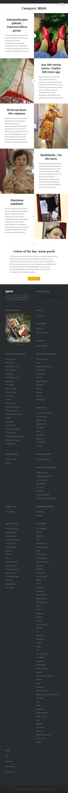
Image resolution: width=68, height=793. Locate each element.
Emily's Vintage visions (12, 377)
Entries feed (9, 761)
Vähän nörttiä (40, 635)
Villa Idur (39, 396)
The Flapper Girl (41, 442)
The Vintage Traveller (12, 576)
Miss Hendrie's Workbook (13, 407)
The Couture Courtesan (12, 429)
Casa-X (38, 363)
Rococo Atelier (9, 421)
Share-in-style (40, 738)
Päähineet (39, 731)
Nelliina (38, 431)
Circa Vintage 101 (10, 532)
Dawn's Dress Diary (11, 370)
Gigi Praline (39, 329)
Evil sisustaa (40, 661)
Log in (7, 756)
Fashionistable (9, 511)
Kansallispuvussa (41, 416)
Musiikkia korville (41, 624)
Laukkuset (39, 724)
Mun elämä (39, 565)
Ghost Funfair (40, 511)
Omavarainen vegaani (42, 459)
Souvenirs (8, 463)
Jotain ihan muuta (41, 543)
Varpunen (39, 388)
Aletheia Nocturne (10, 359)
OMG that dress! (10, 573)
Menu (62, 3)
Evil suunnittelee (41, 665)
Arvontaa (39, 532)
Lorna (7, 558)
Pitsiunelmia (40, 491)
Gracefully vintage (10, 547)
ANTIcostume (9, 363)
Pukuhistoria (40, 687)
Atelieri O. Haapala (11, 459)
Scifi (37, 631)
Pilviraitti (39, 377)
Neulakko (8, 418)
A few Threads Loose (11, 528)
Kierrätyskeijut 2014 (42, 562)
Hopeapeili (8, 551)
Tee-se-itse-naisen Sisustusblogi (46, 498)
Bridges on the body (42, 472)
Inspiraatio (39, 617)
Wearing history (10, 444)
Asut (37, 701)
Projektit (39, 646)
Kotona (38, 583)
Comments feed (10, 766)
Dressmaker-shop (41, 654)
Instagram (39, 642)
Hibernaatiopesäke (11, 388)
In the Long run (9, 396)
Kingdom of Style (41, 424)
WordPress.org (10, 771)
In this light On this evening (44, 413)
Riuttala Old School (42, 381)
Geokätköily (40, 569)
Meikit (38, 550)
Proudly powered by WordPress (24, 789)
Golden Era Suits (10, 543)
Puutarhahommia (41, 595)
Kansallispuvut (40, 709)
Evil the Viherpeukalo (42, 668)
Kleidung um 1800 (10, 403)
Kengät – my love (41, 716)
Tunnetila (39, 446)
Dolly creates (9, 374)
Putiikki (38, 683)
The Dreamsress (10, 432)
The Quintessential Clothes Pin (14, 436)
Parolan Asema (40, 374)
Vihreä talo (39, 392)
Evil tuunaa (39, 672)
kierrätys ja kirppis (41, 558)
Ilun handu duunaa (41, 480)
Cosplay (38, 705)
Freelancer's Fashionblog (12, 539)
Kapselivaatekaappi (42, 712)
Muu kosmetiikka (41, 554)
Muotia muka (40, 727)
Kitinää (38, 580)
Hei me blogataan (41, 528)
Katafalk (8, 399)
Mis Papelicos (40, 427)
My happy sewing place (12, 569)
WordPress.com (48, 789)
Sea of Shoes (40, 435)
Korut (38, 720)
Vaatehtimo (39, 698)
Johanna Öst (9, 554)
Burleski (38, 609)
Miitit (38, 539)
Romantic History (10, 425)
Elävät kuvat (40, 613)
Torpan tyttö (40, 385)
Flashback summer (10, 536)
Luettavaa (39, 620)
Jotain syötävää (41, 572)
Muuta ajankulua (41, 602)
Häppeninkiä (40, 536)
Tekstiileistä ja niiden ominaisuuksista (47, 694)
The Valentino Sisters (42, 332)
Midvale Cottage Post (12, 562)
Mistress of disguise (11, 410)
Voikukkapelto (40, 399)
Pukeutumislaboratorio (43, 735)
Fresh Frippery (9, 385)
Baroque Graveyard (42, 359)
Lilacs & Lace (40, 487)
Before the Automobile (12, 366)
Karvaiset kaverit (41, 576)
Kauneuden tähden (41, 547)
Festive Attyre (9, 381)
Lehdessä (39, 679)
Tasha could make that (43, 494)
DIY (37, 650)
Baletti (38, 606)
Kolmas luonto (40, 370)
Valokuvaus (39, 639)
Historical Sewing (10, 392)
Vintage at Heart (10, 584)
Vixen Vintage (9, 587)
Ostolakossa (40, 315)
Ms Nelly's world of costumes (14, 414)
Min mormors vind (10, 565)
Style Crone (39, 438)
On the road (39, 591)
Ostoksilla (39, 628)
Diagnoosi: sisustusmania (44, 366)
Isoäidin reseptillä (41, 345)
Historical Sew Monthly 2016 (45, 676)
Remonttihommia (41, 598)
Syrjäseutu (39, 515)
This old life (8, 580)
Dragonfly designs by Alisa (44, 476)
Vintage (38, 742)
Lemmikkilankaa (41, 483)
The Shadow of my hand (12, 440)
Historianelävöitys (41, 690)
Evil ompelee (40, 657)
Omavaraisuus (40, 587)
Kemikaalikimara (41, 420)
